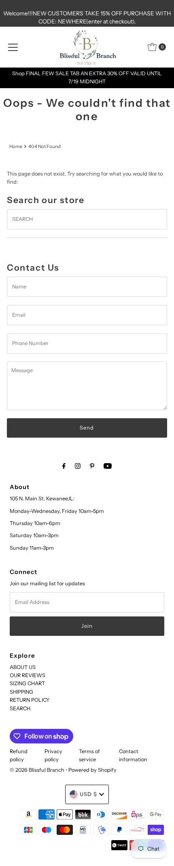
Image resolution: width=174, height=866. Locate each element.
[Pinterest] (92, 466)
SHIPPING (21, 692)
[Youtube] (108, 466)
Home (15, 146)
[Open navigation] (13, 47)
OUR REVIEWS (27, 675)
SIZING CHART (27, 683)
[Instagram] (78, 466)
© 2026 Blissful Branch (38, 770)
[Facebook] (64, 466)
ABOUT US (23, 667)
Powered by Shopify (92, 770)
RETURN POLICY (30, 700)
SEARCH (20, 708)
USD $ (88, 794)
